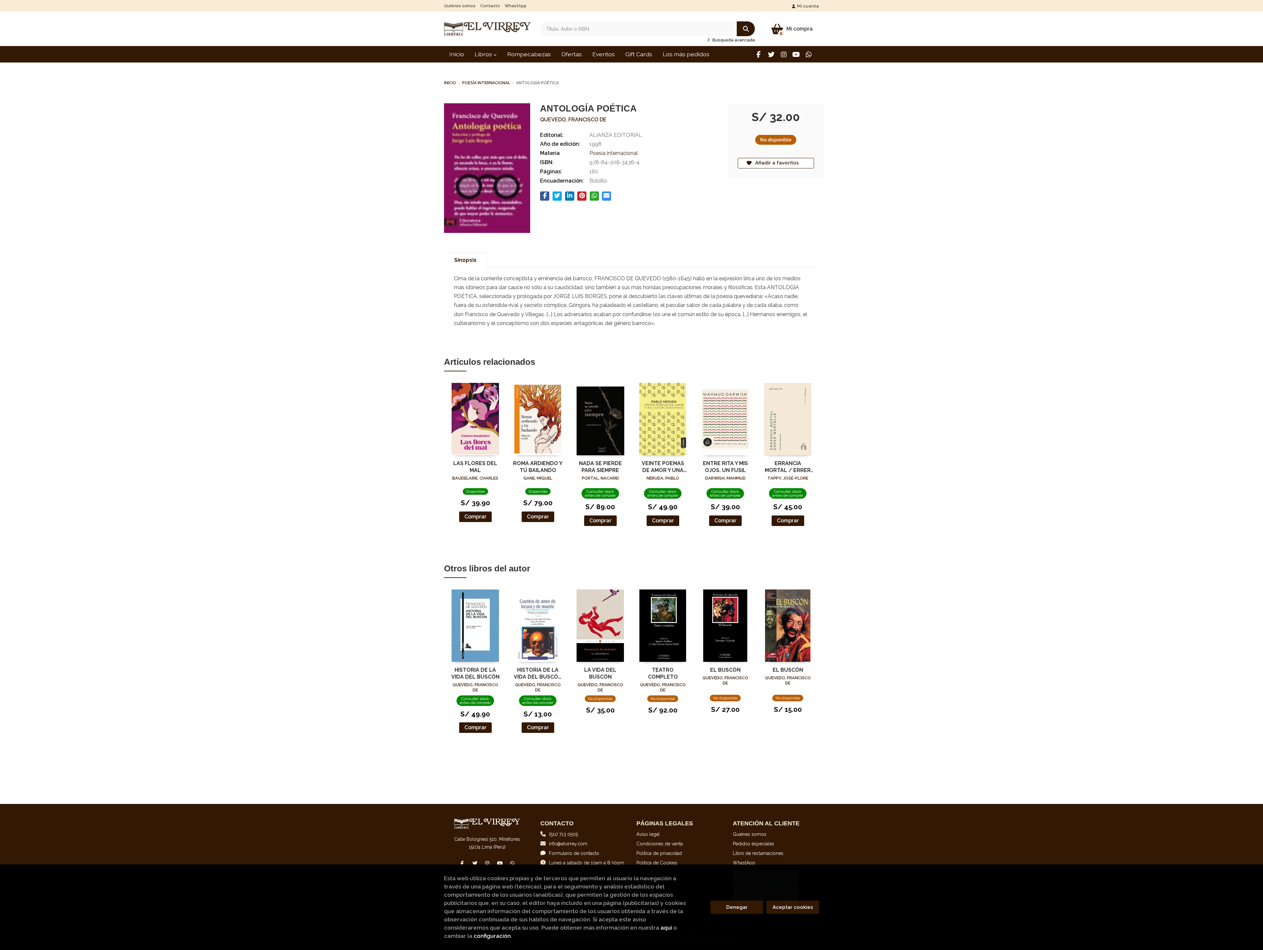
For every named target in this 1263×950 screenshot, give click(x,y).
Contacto (490, 5)
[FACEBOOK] (758, 54)
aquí (666, 927)
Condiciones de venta (659, 843)
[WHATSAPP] (808, 54)
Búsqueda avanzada (733, 40)
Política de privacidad (659, 853)
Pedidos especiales (753, 843)
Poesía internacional (486, 83)
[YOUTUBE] (796, 54)
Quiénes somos (460, 5)
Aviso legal (648, 834)
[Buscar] (746, 28)
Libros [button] (484, 54)
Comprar (475, 516)
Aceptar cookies (793, 907)
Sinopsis (465, 260)
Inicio (450, 83)
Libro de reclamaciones (758, 853)
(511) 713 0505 (563, 834)
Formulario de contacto (574, 853)
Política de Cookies (656, 862)
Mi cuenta (808, 6)
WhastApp (516, 5)
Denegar (737, 907)
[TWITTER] (771, 54)
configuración (492, 936)
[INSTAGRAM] (783, 54)
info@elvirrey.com (568, 843)
